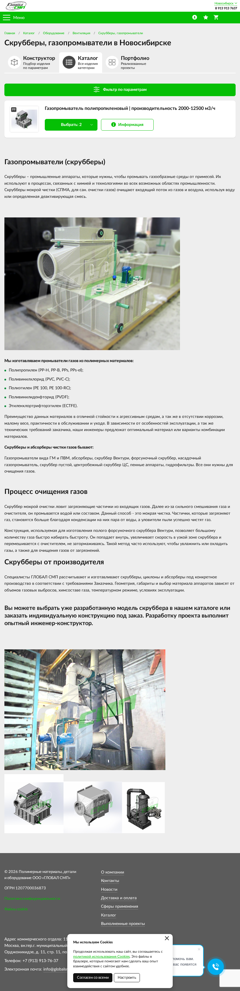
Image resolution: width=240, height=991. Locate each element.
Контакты (110, 881)
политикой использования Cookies (101, 956)
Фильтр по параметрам (125, 90)
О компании (112, 872)
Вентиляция (81, 33)
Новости (109, 890)
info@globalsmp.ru (60, 969)
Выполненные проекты (123, 924)
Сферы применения (119, 906)
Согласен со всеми (93, 978)
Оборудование (53, 33)
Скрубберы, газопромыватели (120, 33)
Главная (9, 33)
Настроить (127, 978)
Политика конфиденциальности (32, 899)
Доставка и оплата (119, 898)
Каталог (29, 33)
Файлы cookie (16, 909)
